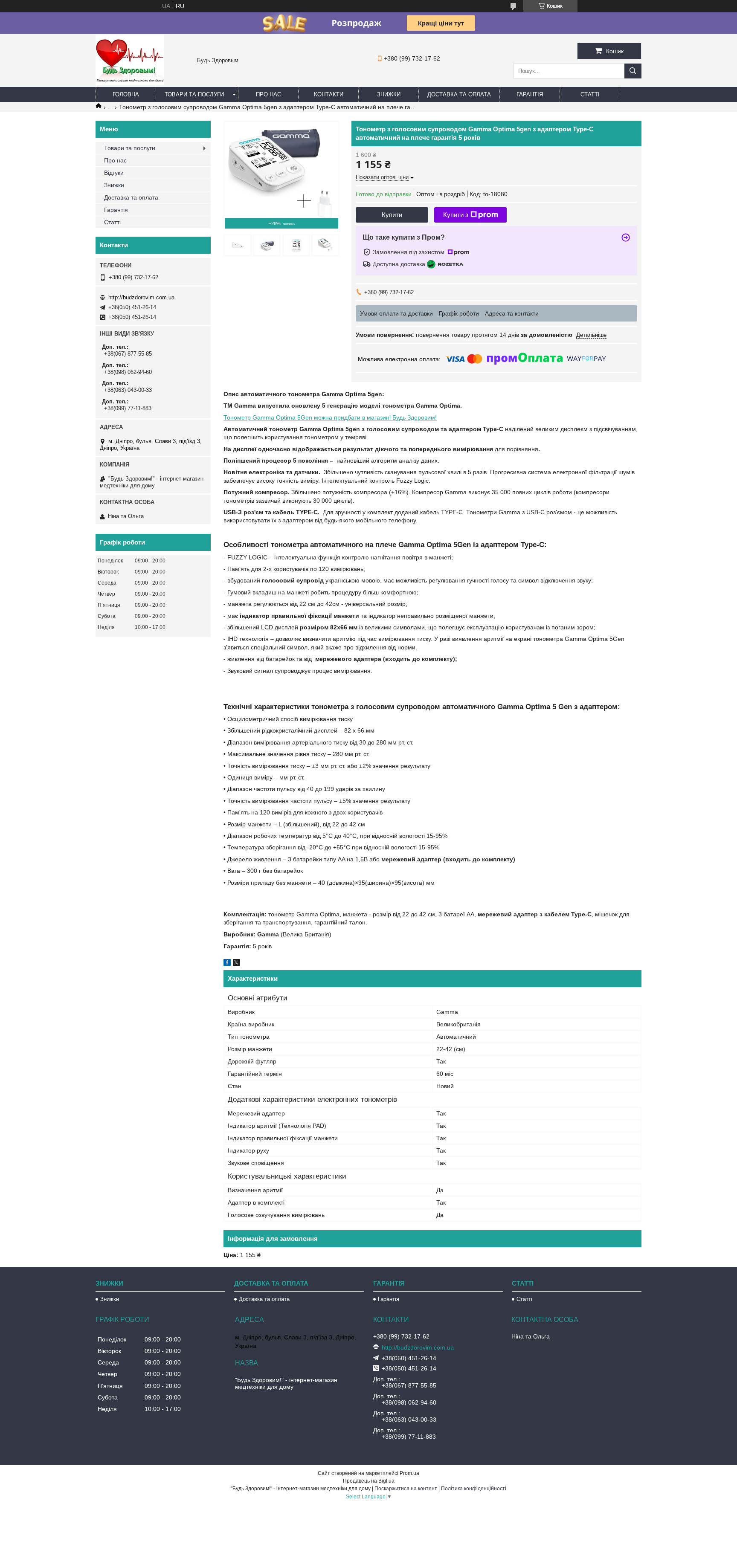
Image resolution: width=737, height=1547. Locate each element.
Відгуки (114, 172)
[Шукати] (632, 71)
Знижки (388, 94)
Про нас (268, 94)
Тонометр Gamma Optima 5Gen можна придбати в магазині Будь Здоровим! (330, 417)
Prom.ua (409, 1473)
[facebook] (227, 963)
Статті (590, 94)
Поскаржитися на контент (405, 1489)
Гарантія (529, 94)
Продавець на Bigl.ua (369, 1481)
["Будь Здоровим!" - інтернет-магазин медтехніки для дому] (130, 83)
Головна (126, 94)
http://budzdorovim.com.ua (141, 297)
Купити (392, 214)
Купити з (455, 214)
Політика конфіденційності (473, 1489)
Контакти (328, 94)
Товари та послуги (194, 94)
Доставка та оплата (459, 94)
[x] (236, 963)
